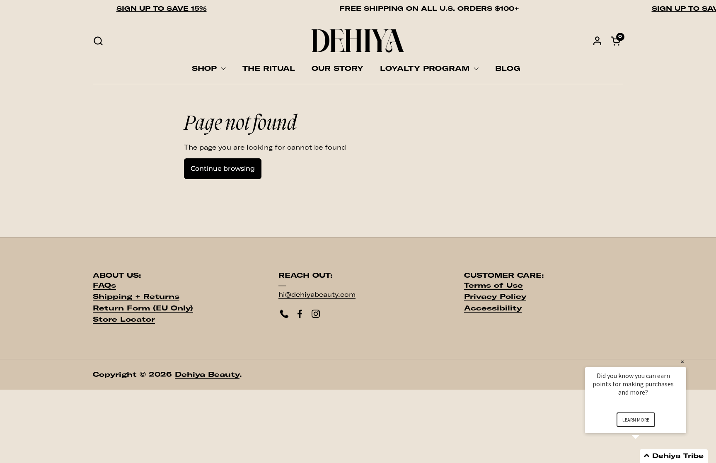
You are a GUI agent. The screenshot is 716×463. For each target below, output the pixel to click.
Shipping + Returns (136, 296)
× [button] (682, 362)
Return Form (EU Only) (143, 308)
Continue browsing (223, 168)
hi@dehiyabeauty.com (317, 294)
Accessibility (493, 308)
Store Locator (124, 319)
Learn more (635, 420)
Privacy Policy (495, 296)
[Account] (597, 41)
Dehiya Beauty (207, 374)
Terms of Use (493, 285)
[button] (98, 41)
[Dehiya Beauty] (358, 41)
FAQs (104, 285)
